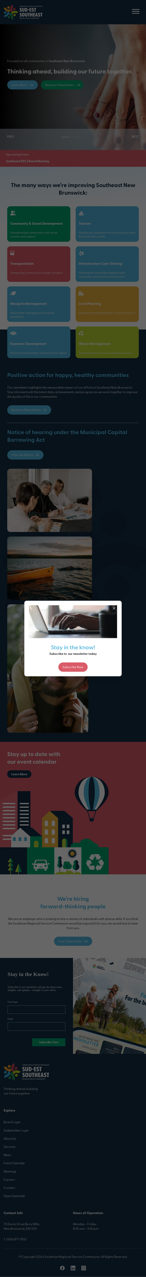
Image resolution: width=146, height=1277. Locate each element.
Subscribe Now (73, 667)
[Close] (114, 608)
